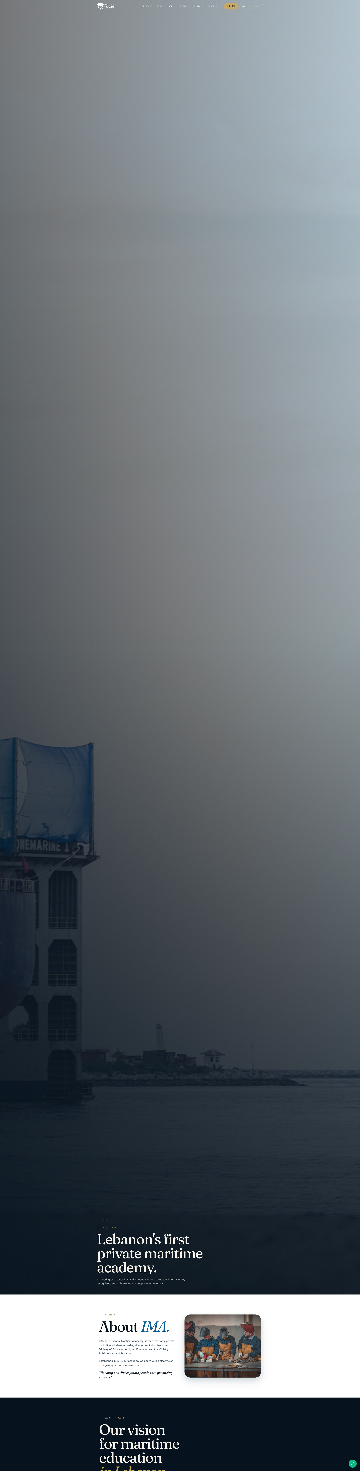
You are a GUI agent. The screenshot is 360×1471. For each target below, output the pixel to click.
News (159, 6)
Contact (198, 6)
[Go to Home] (106, 6)
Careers (212, 6)
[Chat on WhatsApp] (353, 1464)
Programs (147, 6)
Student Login (251, 6)
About (170, 6)
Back (105, 1221)
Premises (184, 6)
